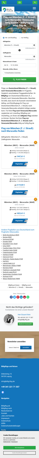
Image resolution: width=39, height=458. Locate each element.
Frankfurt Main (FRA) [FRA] (11, 248)
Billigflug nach (26, 29)
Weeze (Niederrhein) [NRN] (11, 279)
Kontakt (4, 413)
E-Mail (24, 297)
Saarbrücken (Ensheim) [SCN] (12, 274)
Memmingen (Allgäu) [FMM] (12, 265)
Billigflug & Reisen (14, 29)
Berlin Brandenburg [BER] (11, 235)
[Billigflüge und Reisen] (8, 10)
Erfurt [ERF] (6, 246)
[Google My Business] (2, 392)
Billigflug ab (5, 406)
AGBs (3, 423)
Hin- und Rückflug (11, 37)
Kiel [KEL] (6, 261)
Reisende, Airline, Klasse (10, 69)
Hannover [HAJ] (8, 257)
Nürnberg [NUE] (8, 268)
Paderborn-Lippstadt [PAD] (11, 270)
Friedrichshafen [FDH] (10, 252)
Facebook (11, 297)
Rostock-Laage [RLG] (10, 272)
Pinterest (17, 297)
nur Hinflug (24, 37)
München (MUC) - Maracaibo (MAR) (19, 145)
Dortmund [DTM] (8, 239)
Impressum (5, 418)
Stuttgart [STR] (7, 276)
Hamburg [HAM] (8, 254)
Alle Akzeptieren (19, 447)
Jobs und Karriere (7, 416)
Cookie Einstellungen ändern (19, 453)
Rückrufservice (6, 411)
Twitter (14, 297)
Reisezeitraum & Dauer (10, 61)
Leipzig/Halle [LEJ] (9, 263)
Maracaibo (29, 31)
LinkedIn (21, 297)
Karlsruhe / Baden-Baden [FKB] (13, 259)
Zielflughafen (7, 53)
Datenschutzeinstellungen (10, 426)
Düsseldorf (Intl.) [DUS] (10, 244)
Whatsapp (27, 297)
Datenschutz (6, 421)
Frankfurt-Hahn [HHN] (10, 250)
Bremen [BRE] (7, 237)
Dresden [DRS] (7, 241)
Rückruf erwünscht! (25, 324)
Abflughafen (6, 41)
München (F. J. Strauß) (16, 31)
